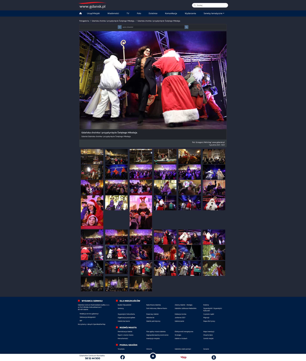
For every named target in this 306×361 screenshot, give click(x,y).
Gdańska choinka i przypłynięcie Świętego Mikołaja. (113, 20)
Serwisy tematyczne (213, 13)
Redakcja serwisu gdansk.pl (89, 314)
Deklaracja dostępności (88, 317)
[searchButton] (186, 27)
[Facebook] (122, 357)
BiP (81, 321)
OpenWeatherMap (99, 324)
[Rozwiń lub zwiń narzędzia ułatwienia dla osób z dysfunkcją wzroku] (213, 357)
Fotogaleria (84, 20)
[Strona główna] (80, 13)
